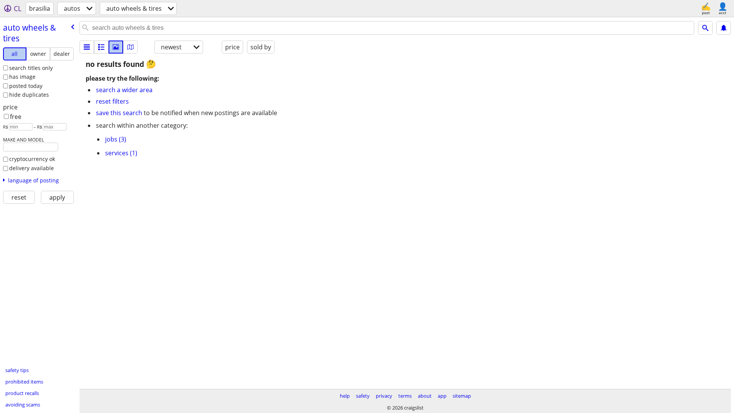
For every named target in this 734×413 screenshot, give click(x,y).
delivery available (31, 168)
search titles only (31, 68)
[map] (130, 47)
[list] (87, 47)
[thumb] (101, 47)
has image (22, 76)
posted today (25, 85)
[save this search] (723, 28)
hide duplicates (29, 94)
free (15, 116)
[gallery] (116, 47)
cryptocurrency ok (32, 159)
